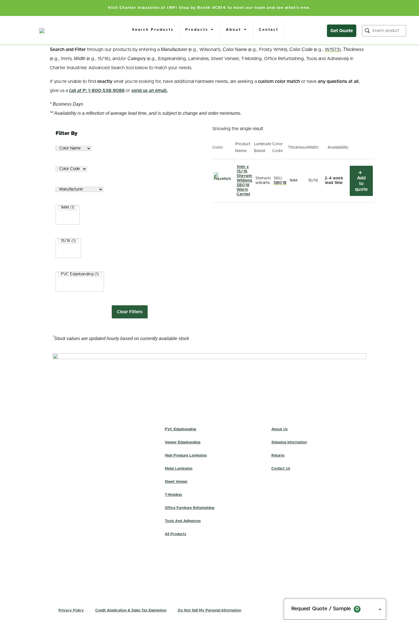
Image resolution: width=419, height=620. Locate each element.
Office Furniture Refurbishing (189, 508)
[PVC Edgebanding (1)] (79, 274)
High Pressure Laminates (186, 455)
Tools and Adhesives (183, 521)
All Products (175, 534)
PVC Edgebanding (180, 429)
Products (196, 30)
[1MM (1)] (67, 207)
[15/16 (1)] (68, 241)
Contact (268, 30)
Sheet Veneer (176, 482)
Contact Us (280, 468)
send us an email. (149, 90)
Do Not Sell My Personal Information (209, 610)
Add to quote (361, 184)
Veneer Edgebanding (182, 442)
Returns (277, 455)
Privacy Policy (71, 610)
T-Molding (173, 495)
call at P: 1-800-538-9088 (97, 90)
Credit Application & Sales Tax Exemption (130, 610)
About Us (279, 429)
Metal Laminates (178, 468)
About (233, 30)
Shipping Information (289, 442)
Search (367, 30)
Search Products (153, 30)
